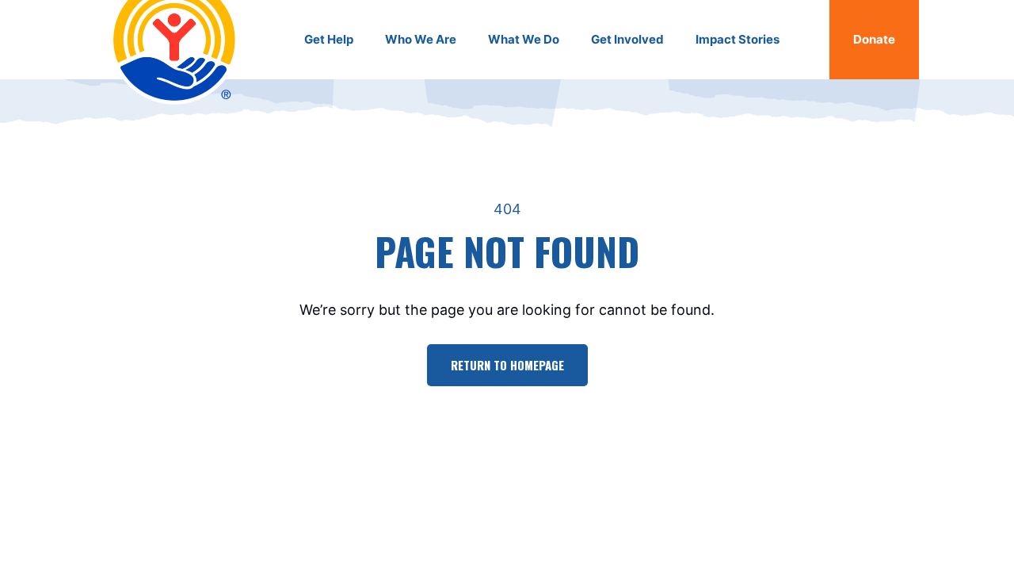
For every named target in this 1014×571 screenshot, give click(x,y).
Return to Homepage (507, 365)
